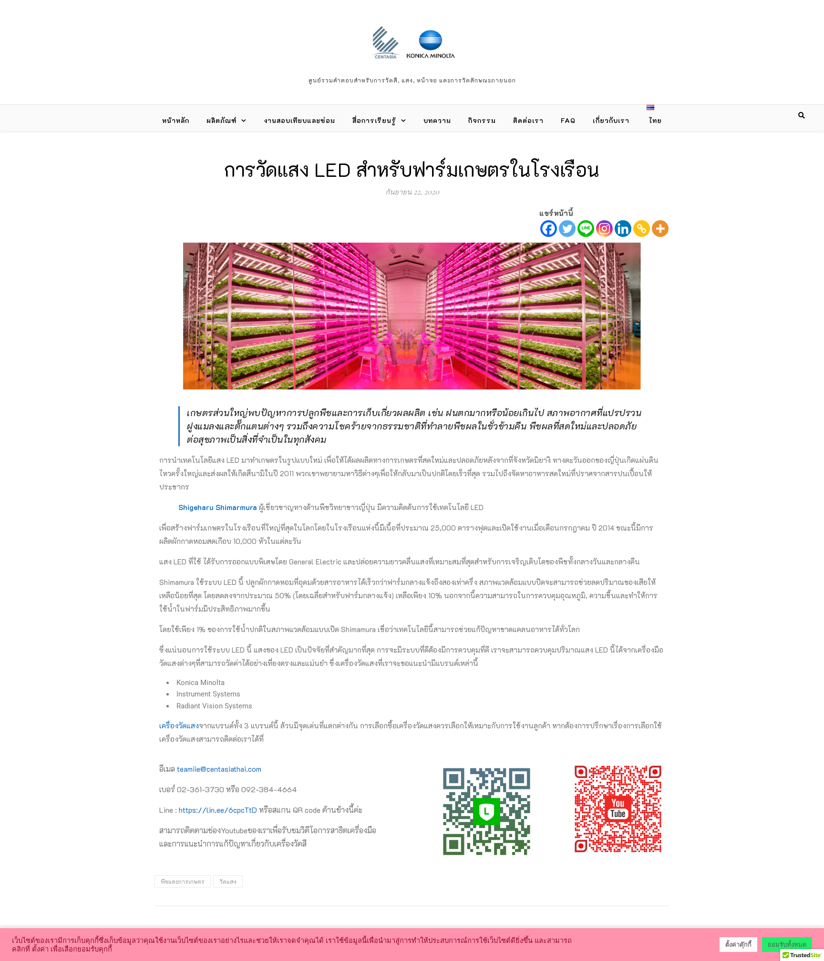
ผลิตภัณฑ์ (221, 120)
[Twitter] (567, 228)
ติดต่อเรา (528, 120)
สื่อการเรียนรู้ (374, 120)
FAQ (568, 120)
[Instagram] (604, 228)
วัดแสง (228, 881)
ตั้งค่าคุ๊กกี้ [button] (738, 944)
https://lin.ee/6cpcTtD (218, 810)
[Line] (585, 228)
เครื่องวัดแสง (179, 725)
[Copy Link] (641, 228)
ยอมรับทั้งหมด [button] (787, 944)
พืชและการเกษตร (183, 881)
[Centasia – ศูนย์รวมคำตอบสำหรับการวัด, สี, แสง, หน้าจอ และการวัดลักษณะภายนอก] (412, 41)
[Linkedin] (623, 228)
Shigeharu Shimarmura (217, 507)
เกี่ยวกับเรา (611, 120)
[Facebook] (548, 228)
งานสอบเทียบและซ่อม (299, 120)
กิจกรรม (482, 120)
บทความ (437, 120)
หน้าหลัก (175, 120)
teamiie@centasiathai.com (219, 769)
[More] (660, 228)
